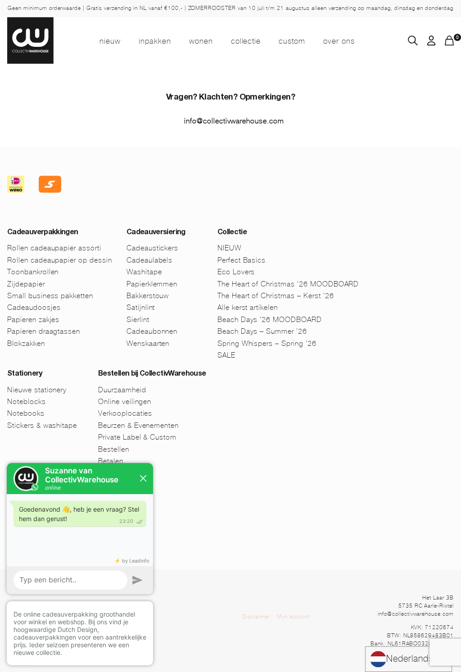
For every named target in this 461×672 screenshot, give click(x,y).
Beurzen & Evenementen (138, 425)
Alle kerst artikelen (247, 307)
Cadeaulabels (150, 260)
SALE (226, 355)
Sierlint (138, 319)
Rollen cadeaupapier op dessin (59, 260)
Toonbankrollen (33, 272)
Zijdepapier (26, 284)
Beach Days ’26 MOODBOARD (269, 319)
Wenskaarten (148, 343)
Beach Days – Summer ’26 (262, 331)
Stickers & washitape (42, 425)
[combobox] (408, 659)
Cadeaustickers (152, 248)
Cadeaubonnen (152, 331)
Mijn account (293, 616)
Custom (292, 40)
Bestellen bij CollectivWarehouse (152, 374)
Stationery (24, 374)
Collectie (246, 40)
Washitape (144, 272)
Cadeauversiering (156, 232)
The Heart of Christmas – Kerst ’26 (275, 295)
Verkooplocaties (125, 413)
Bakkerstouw (148, 295)
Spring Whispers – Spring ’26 (266, 343)
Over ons (339, 40)
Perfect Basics (241, 260)
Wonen (201, 40)
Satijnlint (141, 307)
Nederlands (410, 659)
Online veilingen (124, 401)
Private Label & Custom (137, 437)
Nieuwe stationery (37, 390)
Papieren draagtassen (43, 331)
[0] (449, 43)
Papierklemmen (152, 284)
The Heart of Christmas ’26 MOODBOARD (288, 284)
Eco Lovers (236, 272)
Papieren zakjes (33, 319)
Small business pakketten (50, 295)
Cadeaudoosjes (33, 307)
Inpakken (155, 40)
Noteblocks (26, 401)
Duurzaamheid (122, 390)
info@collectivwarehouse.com (234, 121)
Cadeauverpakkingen (42, 232)
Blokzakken (26, 343)
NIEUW (110, 40)
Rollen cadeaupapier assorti (54, 248)
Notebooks (26, 413)
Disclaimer (256, 616)
